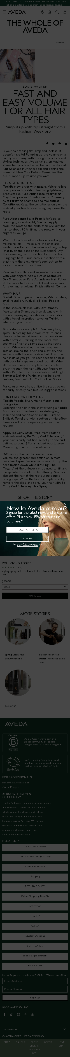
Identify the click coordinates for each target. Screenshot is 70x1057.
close (56, 504)
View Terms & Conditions (27, 545)
